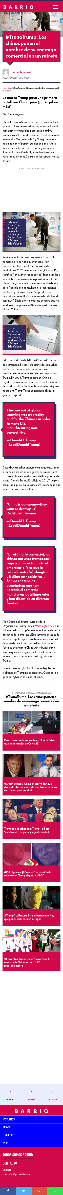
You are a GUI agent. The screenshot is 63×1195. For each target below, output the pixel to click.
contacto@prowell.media (17, 1173)
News (10, 88)
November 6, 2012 (21, 449)
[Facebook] (8, 1191)
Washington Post (44, 625)
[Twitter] (24, 1191)
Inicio (4, 88)
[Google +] (39, 1191)
